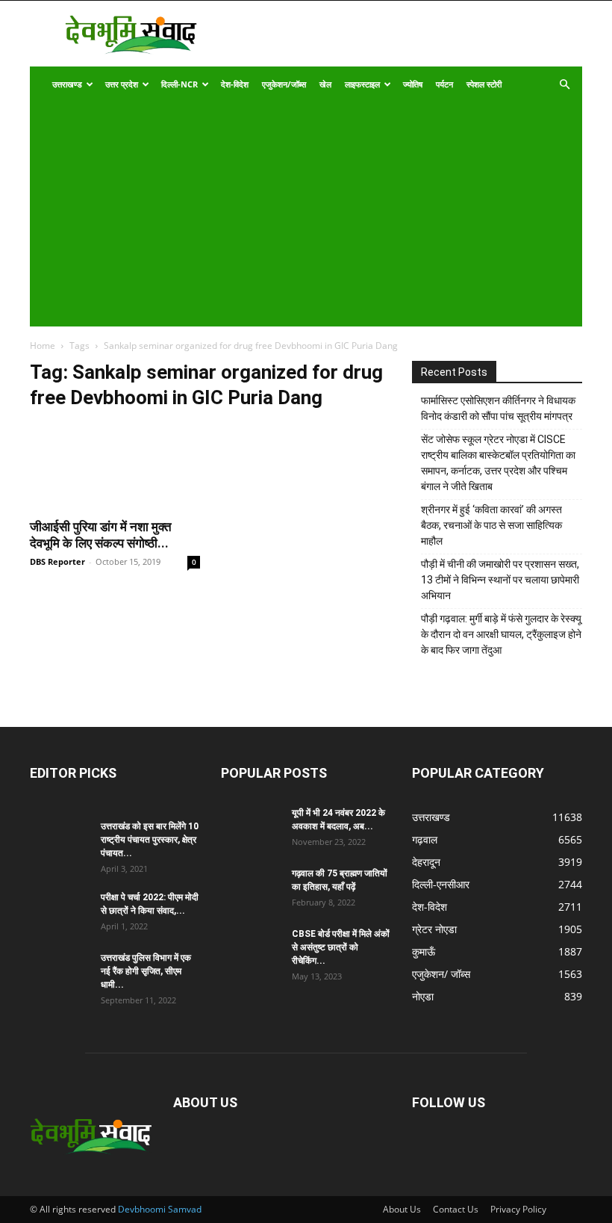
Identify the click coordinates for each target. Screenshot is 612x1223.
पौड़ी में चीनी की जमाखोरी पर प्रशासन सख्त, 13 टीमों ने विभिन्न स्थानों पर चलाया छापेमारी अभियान (500, 579)
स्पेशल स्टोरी (484, 84)
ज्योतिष (412, 84)
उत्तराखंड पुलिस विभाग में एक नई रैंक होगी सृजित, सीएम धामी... (146, 971)
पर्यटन (444, 84)
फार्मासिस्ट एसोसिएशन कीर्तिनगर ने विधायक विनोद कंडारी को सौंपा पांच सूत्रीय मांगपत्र (498, 408)
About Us (402, 1209)
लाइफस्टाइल (362, 84)
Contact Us (455, 1209)
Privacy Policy (518, 1209)
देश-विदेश (235, 84)
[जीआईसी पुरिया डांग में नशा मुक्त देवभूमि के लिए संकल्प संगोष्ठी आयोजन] (115, 466)
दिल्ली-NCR (179, 84)
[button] (564, 85)
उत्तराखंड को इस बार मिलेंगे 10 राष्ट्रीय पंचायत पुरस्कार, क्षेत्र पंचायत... (150, 839)
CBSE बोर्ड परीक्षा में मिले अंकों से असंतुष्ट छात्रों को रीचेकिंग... (341, 947)
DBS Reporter (57, 561)
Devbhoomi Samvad (160, 1209)
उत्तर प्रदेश (121, 84)
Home (42, 345)
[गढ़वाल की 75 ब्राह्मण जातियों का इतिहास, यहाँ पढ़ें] (251, 887)
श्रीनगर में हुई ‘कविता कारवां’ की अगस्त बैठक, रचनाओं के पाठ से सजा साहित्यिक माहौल (491, 525)
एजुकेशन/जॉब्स (284, 84)
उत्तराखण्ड (67, 84)
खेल (325, 84)
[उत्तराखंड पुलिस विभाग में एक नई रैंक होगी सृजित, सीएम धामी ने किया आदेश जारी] (60, 972)
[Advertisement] (296, 214)
